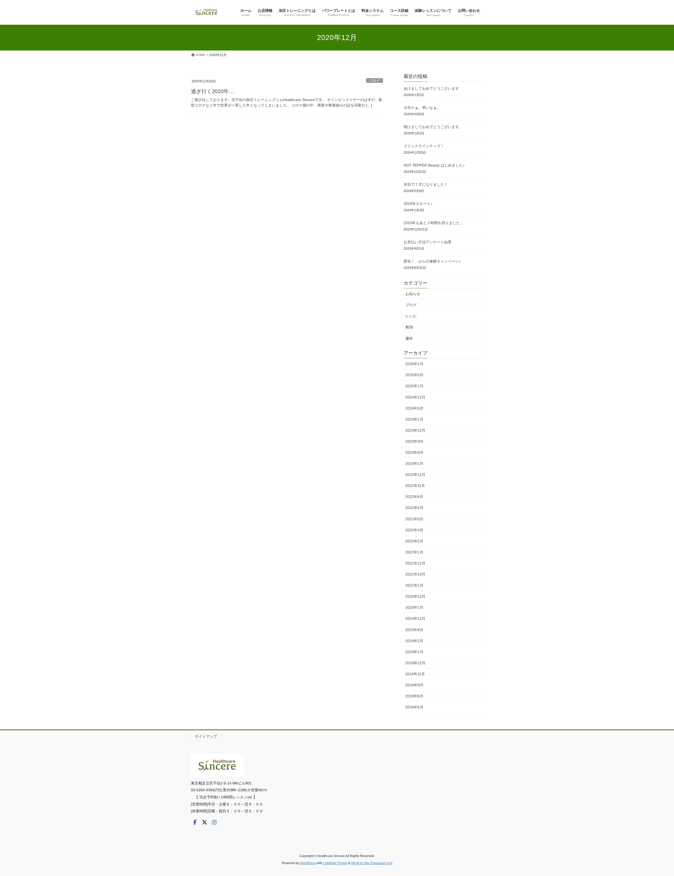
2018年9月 (414, 685)
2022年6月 (414, 508)
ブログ (374, 81)
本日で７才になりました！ (426, 184)
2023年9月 (414, 441)
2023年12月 (415, 430)
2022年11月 (415, 486)
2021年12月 (415, 563)
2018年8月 (414, 696)
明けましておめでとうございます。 (433, 127)
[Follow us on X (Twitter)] (205, 822)
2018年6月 (414, 707)
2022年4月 (414, 530)
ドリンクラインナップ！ (424, 146)
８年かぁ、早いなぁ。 (422, 107)
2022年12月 (415, 474)
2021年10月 (415, 574)
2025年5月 (414, 375)
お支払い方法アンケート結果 (428, 242)
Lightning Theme (335, 863)
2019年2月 (414, 641)
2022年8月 (414, 497)
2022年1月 (414, 552)
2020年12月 (415, 596)
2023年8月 (414, 452)
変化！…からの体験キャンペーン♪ (432, 261)
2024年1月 (414, 419)
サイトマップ (206, 736)
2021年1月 (414, 585)
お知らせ (412, 294)
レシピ (411, 316)
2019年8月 (414, 630)
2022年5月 (414, 519)
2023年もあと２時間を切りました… (434, 223)
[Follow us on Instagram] (214, 822)
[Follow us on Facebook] (195, 822)
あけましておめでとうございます (431, 88)
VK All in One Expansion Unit (371, 863)
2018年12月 (415, 663)
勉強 (409, 327)
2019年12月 (415, 618)
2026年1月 (414, 364)
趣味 (409, 338)
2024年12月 (415, 397)
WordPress (308, 863)
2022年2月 (414, 541)
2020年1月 (414, 607)
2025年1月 (414, 386)
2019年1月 (414, 652)
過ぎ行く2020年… (212, 91)
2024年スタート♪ (418, 204)
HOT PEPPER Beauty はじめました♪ (434, 165)
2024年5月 (414, 408)
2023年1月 (414, 463)
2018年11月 (415, 674)
